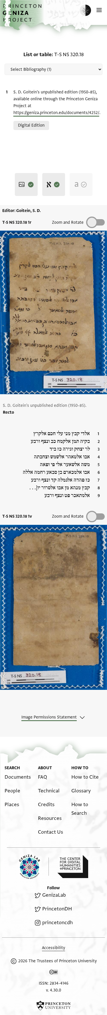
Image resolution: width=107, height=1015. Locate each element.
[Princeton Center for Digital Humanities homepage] (72, 866)
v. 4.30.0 (53, 990)
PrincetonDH (57, 909)
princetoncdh (57, 922)
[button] (23, 16)
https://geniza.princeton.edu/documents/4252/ (56, 112)
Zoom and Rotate (68, 222)
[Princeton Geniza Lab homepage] (34, 867)
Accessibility (53, 948)
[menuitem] (18, 777)
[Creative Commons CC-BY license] (53, 973)
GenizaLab (54, 895)
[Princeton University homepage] (53, 1005)
